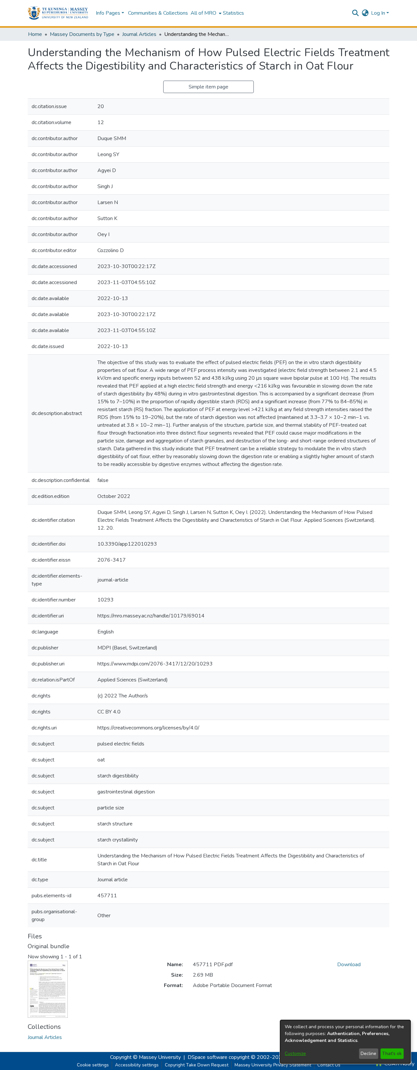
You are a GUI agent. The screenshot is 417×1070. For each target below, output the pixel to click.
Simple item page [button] (208, 86)
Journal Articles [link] (139, 34)
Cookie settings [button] (93, 1065)
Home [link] (35, 34)
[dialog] (345, 1041)
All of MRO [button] (203, 13)
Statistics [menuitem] (233, 13)
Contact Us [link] (328, 1065)
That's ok (392, 1053)
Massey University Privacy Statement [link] (273, 1065)
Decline (368, 1053)
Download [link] (349, 964)
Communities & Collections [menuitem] (158, 13)
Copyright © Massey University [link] (145, 1057)
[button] (58, 13)
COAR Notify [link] (398, 1063)
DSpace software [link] (207, 1057)
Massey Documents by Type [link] (82, 34)
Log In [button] (378, 13)
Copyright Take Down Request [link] (196, 1065)
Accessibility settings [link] (137, 1065)
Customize (295, 1053)
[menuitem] (205, 13)
